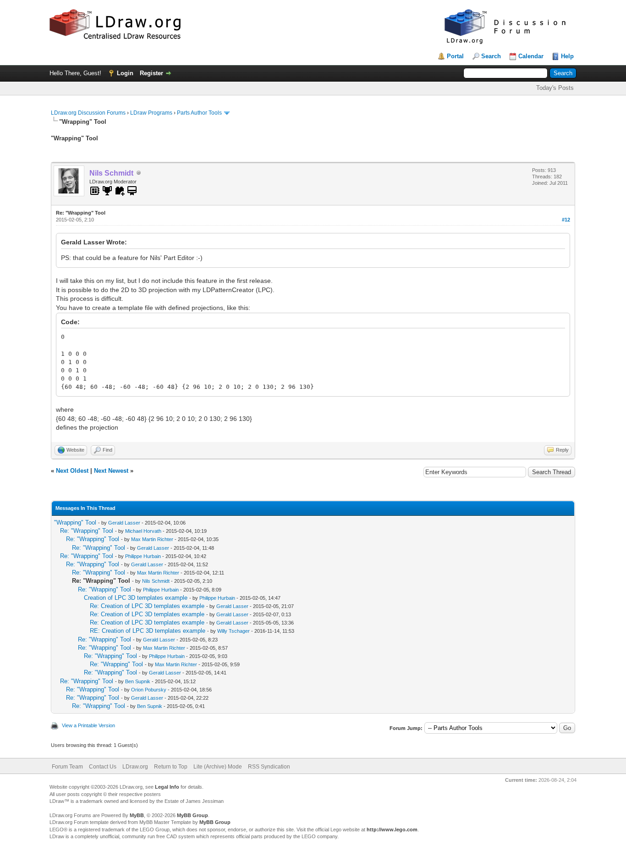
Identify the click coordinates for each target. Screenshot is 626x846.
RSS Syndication (269, 766)
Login (125, 73)
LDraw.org (135, 766)
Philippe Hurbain (143, 556)
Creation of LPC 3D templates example (135, 597)
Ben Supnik (137, 681)
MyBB (137, 815)
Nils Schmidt (156, 581)
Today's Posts (555, 87)
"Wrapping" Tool (75, 522)
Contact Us (102, 766)
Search (491, 56)
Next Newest (111, 470)
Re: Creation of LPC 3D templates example (147, 606)
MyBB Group (192, 815)
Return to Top (170, 766)
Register (151, 73)
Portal (455, 56)
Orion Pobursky (148, 689)
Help (567, 56)
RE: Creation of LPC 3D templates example (147, 630)
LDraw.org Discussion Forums (88, 113)
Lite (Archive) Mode (217, 766)
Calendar (531, 56)
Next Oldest (72, 470)
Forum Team (67, 766)
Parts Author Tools (199, 113)
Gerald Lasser (124, 522)
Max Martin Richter (152, 539)
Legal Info (167, 787)
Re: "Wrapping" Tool (86, 530)
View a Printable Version (88, 725)
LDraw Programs (151, 113)
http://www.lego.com (392, 829)
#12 (566, 219)
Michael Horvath (143, 531)
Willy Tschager (233, 631)
